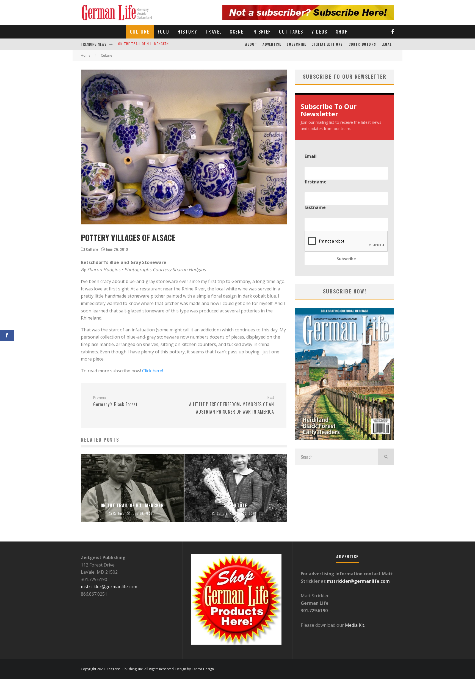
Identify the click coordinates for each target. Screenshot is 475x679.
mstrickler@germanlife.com (109, 587)
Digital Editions (327, 44)
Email (311, 156)
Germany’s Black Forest (115, 401)
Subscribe (296, 44)
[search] (386, 457)
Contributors (362, 44)
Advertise (272, 44)
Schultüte (127, 44)
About (251, 44)
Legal (386, 44)
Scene (236, 31)
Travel (214, 31)
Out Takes (291, 31)
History (187, 31)
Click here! (152, 371)
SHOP (342, 31)
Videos (319, 31)
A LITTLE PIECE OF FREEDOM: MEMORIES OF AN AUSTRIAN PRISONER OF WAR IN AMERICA (231, 405)
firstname (316, 182)
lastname (315, 207)
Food (164, 31)
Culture (140, 31)
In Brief (261, 31)
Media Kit (354, 625)
